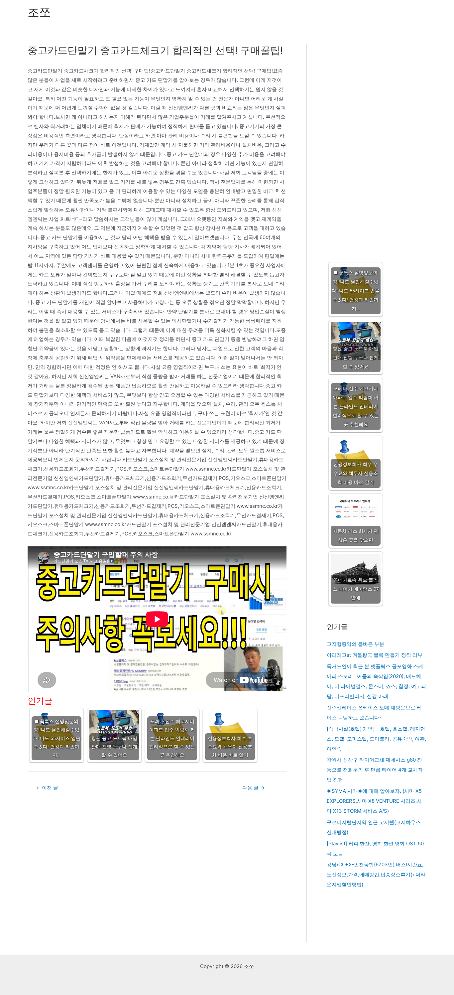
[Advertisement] (376, 146)
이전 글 (47, 787)
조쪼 (39, 12)
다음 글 (253, 787)
